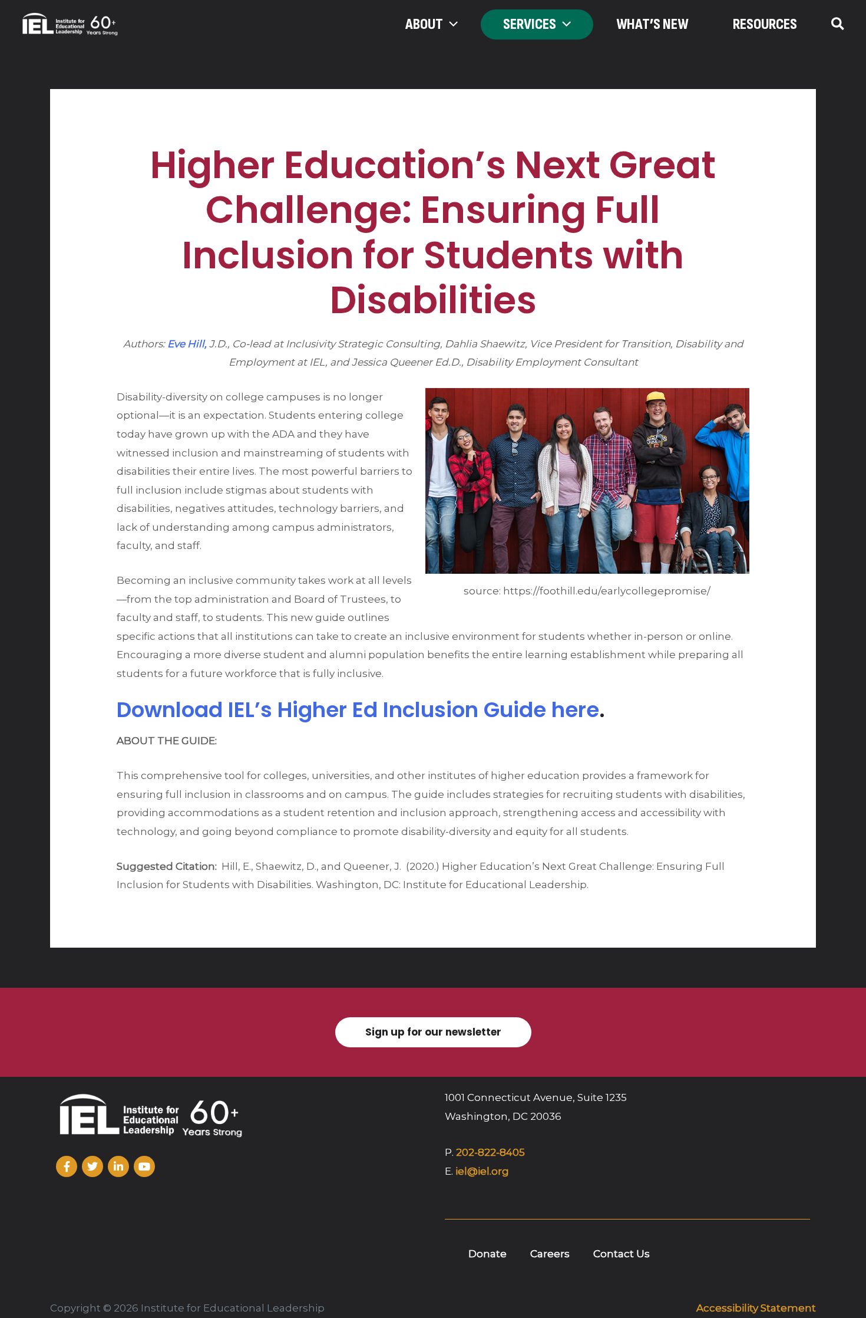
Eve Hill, (187, 344)
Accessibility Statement (756, 1308)
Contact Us (621, 1254)
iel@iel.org (482, 1171)
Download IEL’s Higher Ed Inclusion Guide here (358, 709)
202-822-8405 (490, 1152)
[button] (450, 24)
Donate (487, 1254)
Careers (550, 1254)
